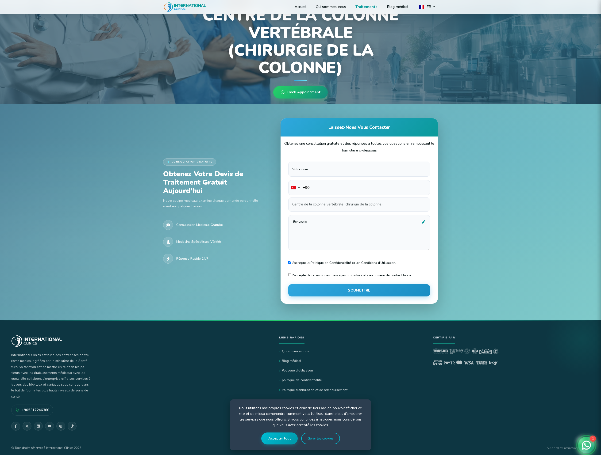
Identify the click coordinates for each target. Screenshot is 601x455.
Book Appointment (304, 92)
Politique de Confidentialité (331, 263)
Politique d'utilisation (297, 370)
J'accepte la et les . (343, 263)
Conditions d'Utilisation (378, 263)
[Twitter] (27, 426)
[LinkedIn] (38, 426)
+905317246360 (35, 410)
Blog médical (291, 361)
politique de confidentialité (302, 380)
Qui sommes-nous (295, 351)
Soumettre (359, 290)
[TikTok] (72, 426)
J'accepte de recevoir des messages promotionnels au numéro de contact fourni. (351, 275)
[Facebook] (15, 426)
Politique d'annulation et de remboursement (314, 390)
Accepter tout (279, 438)
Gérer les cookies (321, 438)
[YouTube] (49, 426)
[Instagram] (60, 426)
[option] (300, 52)
